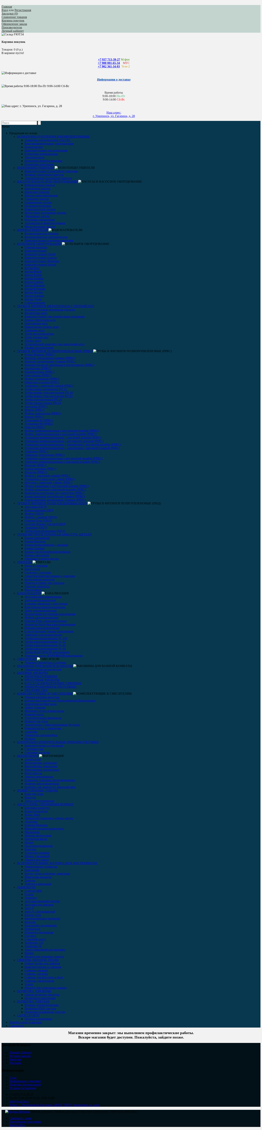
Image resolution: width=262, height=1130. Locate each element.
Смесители (16, 1025)
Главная (7, 6)
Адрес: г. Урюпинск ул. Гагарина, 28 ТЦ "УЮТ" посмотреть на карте (54, 1105)
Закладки (15, 1059)
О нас (13, 1077)
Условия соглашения (22, 1088)
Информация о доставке (25, 1081)
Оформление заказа (14, 24)
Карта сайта (17, 1125)
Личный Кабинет (20, 1052)
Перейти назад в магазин (25, 1022)
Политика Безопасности (25, 1084)
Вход (5, 10)
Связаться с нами (20, 1118)
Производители (12, 27)
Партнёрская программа (25, 1121)
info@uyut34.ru (19, 1101)
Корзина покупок (13, 20)
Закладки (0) (10, 13)
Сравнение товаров (14, 17)
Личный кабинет (13, 30)
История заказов (20, 1056)
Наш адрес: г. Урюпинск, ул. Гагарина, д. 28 (114, 114)
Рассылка (15, 1062)
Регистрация (23, 10)
